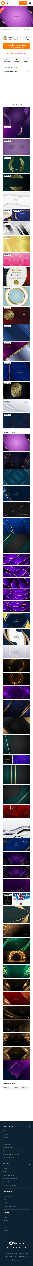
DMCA (5, 1210)
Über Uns (6, 1241)
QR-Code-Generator (9, 1196)
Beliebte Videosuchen (9, 1223)
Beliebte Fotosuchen (9, 1220)
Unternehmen (7, 1177)
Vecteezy (5, 1170)
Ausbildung (6, 1180)
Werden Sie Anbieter (9, 1244)
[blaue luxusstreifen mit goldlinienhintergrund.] (16, 345)
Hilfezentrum (7, 1234)
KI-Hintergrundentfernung (11, 1192)
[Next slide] (26, 1124)
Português (6, 1262)
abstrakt (15, 1124)
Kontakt (5, 1238)
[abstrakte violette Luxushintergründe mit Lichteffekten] (16, 146)
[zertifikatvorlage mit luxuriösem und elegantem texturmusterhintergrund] (7, 214)
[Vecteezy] (3, 3)
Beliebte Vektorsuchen (10, 1217)
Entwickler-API (7, 1183)
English (5, 1255)
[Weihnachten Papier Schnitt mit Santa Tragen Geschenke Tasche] (11, 935)
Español (5, 1259)
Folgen (27, 39)
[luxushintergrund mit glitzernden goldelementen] (11, 227)
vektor (6, 1124)
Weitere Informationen (10, 71)
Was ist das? (19, 67)
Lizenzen (5, 1207)
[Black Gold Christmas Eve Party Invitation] (7, 921)
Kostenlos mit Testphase (16, 46)
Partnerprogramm (8, 1213)
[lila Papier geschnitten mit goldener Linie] (16, 115)
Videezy (5, 1173)
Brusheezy (6, 1167)
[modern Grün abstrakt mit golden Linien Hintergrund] (16, 950)
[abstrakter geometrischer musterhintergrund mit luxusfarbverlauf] (16, 271)
